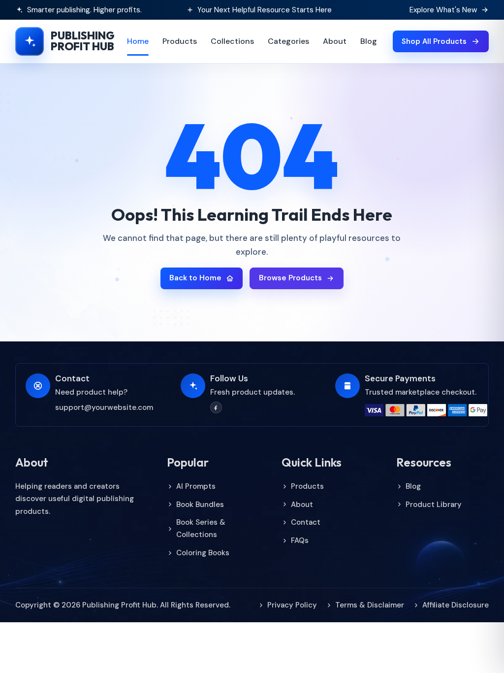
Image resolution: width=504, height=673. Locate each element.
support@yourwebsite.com (104, 407)
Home (138, 41)
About (334, 41)
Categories (288, 41)
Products (179, 41)
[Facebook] (216, 407)
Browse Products (290, 278)
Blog (368, 41)
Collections (232, 41)
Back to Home (195, 278)
